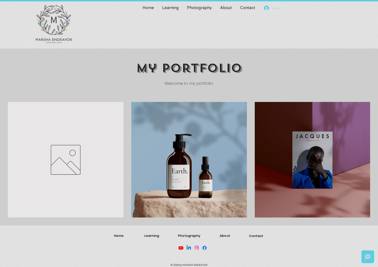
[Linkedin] (189, 248)
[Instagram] (196, 248)
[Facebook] (204, 248)
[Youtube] (181, 248)
